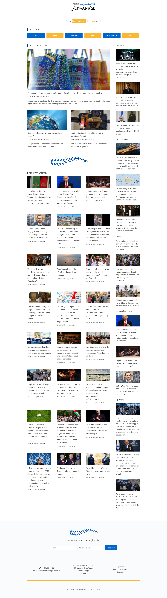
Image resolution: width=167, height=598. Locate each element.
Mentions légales (120, 569)
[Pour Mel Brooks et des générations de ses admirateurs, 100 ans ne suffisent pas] (98, 420)
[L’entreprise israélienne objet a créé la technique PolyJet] (90, 128)
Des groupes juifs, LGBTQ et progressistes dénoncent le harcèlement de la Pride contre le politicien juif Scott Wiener (98, 234)
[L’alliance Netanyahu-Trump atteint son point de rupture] (69, 463)
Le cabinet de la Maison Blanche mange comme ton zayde (98, 471)
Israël (92, 35)
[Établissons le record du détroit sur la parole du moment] (69, 264)
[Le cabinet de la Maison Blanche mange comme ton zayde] (98, 463)
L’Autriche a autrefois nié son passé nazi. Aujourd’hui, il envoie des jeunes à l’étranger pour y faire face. (97, 312)
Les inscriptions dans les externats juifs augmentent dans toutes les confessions (39, 350)
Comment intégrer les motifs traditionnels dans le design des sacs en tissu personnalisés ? (66, 93)
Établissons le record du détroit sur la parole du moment (67, 272)
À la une (36, 35)
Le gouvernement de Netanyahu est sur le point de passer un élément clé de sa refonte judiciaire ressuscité (127, 274)
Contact (120, 572)
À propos (120, 567)
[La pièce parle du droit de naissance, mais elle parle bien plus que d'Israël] (98, 187)
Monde (55, 35)
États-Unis (74, 35)
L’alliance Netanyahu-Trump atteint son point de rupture (68, 471)
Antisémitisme (112, 35)
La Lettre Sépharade (79, 589)
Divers (130, 35)
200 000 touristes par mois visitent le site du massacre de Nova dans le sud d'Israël (127, 303)
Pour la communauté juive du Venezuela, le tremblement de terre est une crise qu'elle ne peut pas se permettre (68, 353)
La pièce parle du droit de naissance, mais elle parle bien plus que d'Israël (97, 194)
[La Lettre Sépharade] (83, 6)
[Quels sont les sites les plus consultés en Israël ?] (47, 128)
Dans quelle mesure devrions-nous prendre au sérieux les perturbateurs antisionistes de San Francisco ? (38, 275)
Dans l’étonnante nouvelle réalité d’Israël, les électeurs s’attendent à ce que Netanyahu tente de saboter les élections (68, 197)
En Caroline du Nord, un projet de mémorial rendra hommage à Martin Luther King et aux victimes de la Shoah (38, 312)
